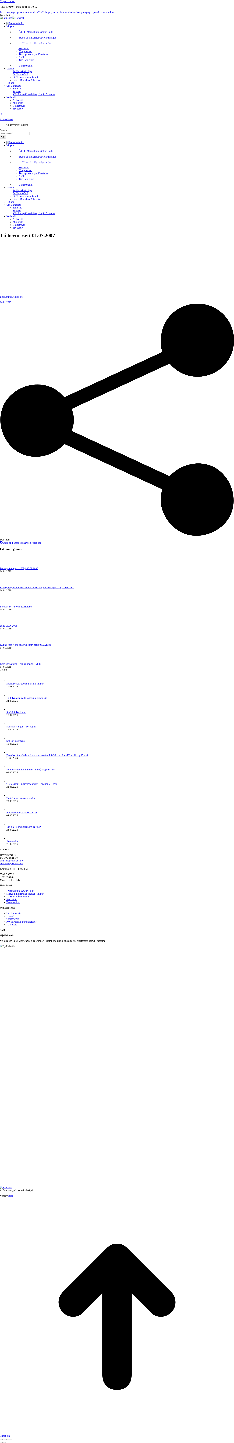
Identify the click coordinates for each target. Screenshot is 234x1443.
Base (10, 1195)
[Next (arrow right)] (4, 1442)
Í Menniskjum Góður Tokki (20, 890)
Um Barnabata (13, 913)
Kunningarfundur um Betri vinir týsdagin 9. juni (30, 769)
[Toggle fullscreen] (7, 1439)
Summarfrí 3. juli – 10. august (21, 726)
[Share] (4, 1439)
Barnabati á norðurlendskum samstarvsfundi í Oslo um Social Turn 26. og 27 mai (47, 755)
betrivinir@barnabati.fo (11, 863)
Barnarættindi (13, 902)
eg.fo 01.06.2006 (8, 625)
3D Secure (11, 924)
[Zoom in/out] (11, 1439)
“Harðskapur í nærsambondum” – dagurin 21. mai (31, 784)
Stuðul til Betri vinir (16, 712)
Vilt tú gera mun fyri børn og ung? (23, 827)
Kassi (10, 119)
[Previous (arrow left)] (1, 1442)
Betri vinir (11, 899)
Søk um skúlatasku (15, 741)
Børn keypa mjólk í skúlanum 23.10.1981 (21, 664)
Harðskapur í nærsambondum (21, 798)
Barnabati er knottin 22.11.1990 (16, 606)
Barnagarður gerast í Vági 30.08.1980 (19, 568)
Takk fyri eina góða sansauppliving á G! (26, 698)
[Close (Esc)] (1, 1439)
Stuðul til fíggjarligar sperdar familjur (24, 893)
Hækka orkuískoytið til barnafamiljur (24, 683)
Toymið (10, 916)
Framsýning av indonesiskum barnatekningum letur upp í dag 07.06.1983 (37, 587)
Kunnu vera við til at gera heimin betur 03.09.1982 (25, 644)
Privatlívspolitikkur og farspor (21, 921)
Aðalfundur (12, 841)
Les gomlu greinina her (11, 296)
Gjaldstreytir (12, 918)
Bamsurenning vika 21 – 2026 (21, 812)
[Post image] (9, 565)
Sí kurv (3, 119)
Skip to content (7, 1)
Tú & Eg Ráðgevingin (17, 896)
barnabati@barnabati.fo (12, 860)
